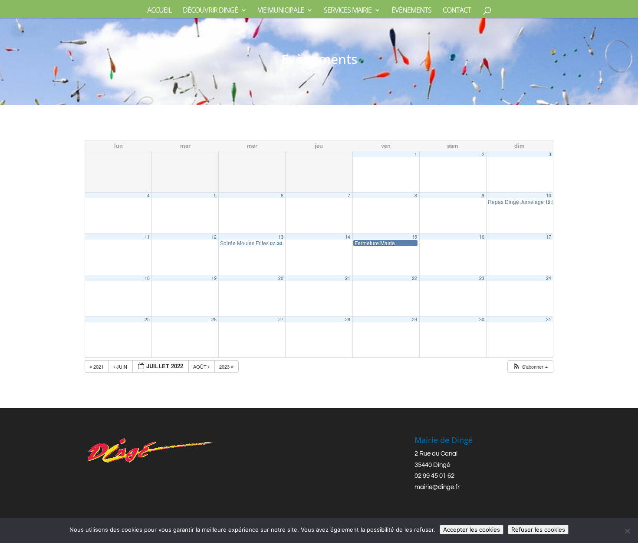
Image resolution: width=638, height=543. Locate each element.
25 (147, 319)
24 (548, 278)
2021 (98, 366)
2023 (225, 366)
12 (214, 236)
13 (280, 236)
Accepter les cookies (471, 529)
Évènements (411, 11)
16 (481, 236)
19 (214, 278)
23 (481, 278)
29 (414, 319)
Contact (457, 11)
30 (481, 319)
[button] (530, 367)
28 (347, 319)
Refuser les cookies (538, 529)
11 (147, 236)
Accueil (159, 11)
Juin (121, 366)
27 (280, 319)
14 (347, 236)
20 (280, 278)
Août (200, 366)
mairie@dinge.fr (437, 487)
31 (548, 319)
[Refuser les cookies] (627, 530)
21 (347, 278)
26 (214, 319)
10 (548, 195)
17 (548, 236)
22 (414, 278)
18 (147, 278)
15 (414, 236)
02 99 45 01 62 (434, 476)
